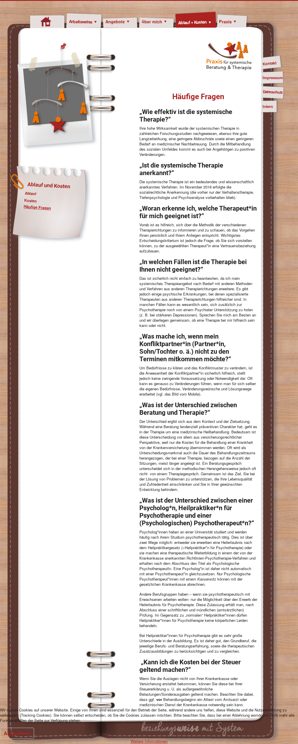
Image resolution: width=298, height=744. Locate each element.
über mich (152, 21)
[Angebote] (127, 22)
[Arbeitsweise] (94, 22)
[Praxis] (234, 22)
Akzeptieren (17, 733)
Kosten (30, 200)
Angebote (115, 21)
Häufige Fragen (37, 207)
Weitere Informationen (149, 741)
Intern (267, 106)
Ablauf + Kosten (192, 22)
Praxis (225, 21)
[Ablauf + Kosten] (209, 22)
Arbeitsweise (81, 21)
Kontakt (269, 63)
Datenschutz (272, 92)
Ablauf (30, 193)
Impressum (272, 77)
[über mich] (164, 22)
